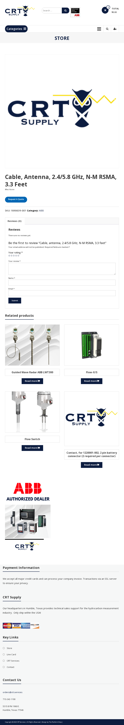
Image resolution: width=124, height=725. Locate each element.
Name (11, 278)
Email (11, 288)
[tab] (14, 221)
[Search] (65, 10)
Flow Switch (32, 439)
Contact (10, 667)
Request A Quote (16, 199)
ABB (41, 210)
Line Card (11, 654)
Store (9, 648)
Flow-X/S (91, 372)
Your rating (15, 252)
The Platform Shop (55, 722)
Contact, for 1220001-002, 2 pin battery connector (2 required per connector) (92, 454)
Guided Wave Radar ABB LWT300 (32, 372)
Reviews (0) (14, 221)
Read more (31, 380)
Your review (14, 261)
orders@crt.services (12, 692)
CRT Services (13, 660)
